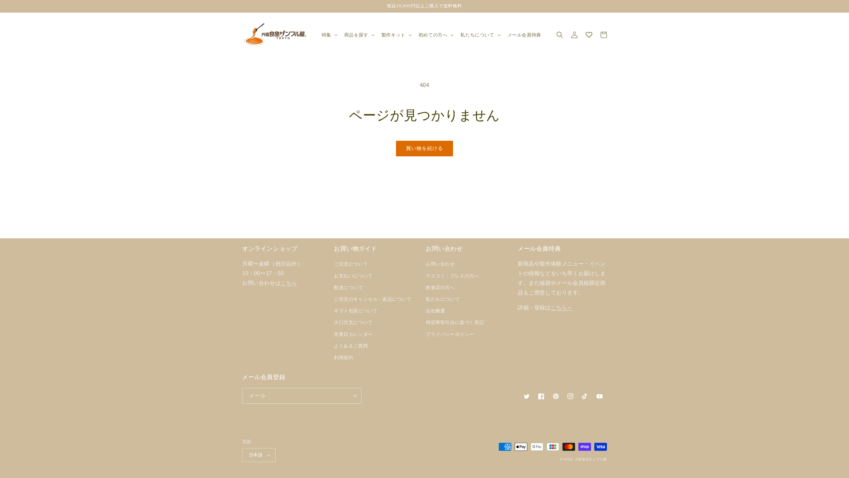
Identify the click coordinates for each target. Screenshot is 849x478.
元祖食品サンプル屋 (591, 459)
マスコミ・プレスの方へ (452, 276)
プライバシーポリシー (450, 334)
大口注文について (353, 322)
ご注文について (351, 264)
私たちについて (443, 299)
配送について (348, 287)
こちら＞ (562, 307)
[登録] (354, 396)
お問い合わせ (440, 264)
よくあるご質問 (351, 346)
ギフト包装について (355, 310)
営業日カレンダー (353, 334)
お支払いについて (353, 276)
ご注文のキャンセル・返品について (373, 299)
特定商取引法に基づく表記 (455, 322)
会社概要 (435, 310)
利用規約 (343, 357)
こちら (289, 283)
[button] (329, 35)
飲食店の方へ (440, 287)
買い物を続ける (424, 148)
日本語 (255, 454)
